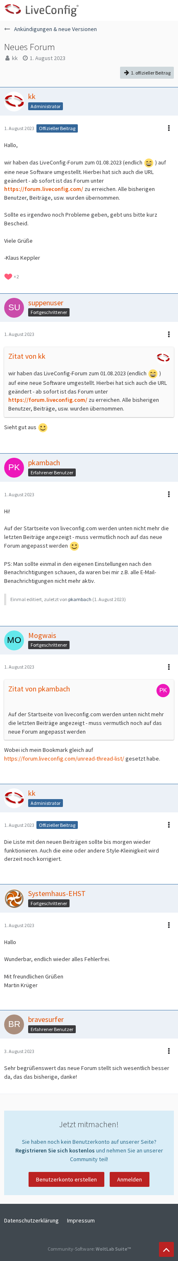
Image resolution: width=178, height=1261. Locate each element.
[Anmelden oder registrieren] (146, 10)
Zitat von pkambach (39, 688)
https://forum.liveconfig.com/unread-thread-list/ (64, 758)
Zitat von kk (27, 356)
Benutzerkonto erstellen (66, 1179)
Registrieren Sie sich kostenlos (55, 1150)
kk (15, 58)
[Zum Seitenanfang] (166, 1249)
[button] (167, 10)
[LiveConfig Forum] (41, 10)
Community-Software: (89, 1249)
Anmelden (129, 1179)
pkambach (79, 599)
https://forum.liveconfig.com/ (43, 189)
